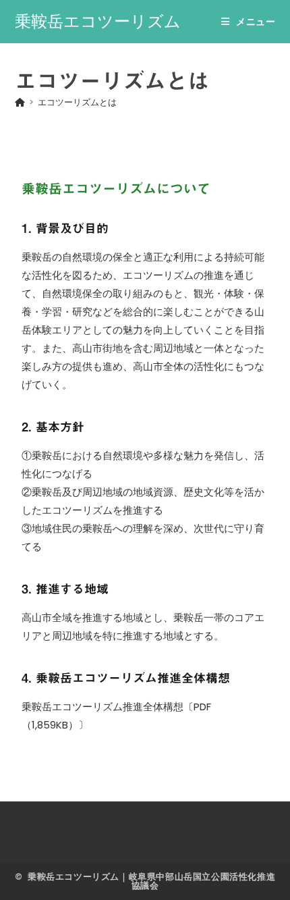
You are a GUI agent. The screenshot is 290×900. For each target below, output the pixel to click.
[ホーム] (20, 102)
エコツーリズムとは (77, 102)
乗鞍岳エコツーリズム (98, 21)
